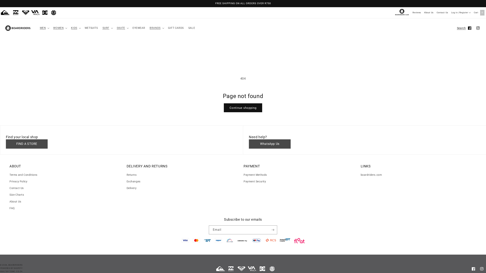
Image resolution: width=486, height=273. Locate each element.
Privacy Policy (18, 181)
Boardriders (15, 265)
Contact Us (442, 12)
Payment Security (255, 181)
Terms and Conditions (23, 174)
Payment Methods (255, 174)
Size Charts (16, 194)
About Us (429, 12)
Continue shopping (243, 108)
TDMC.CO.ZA (15, 271)
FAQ (12, 208)
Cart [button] (478, 12)
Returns (132, 174)
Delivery (132, 188)
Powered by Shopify (11, 268)
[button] (44, 28)
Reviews (417, 12)
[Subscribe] (273, 229)
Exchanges (133, 181)
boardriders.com (371, 174)
